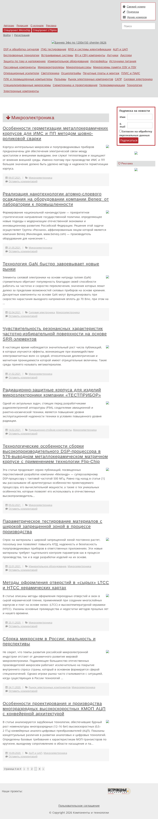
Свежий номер (136, 6)
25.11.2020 (14, 622)
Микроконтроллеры (51, 67)
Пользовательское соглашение (79, 805)
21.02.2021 (14, 373)
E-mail (122, 125)
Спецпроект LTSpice (45, 30)
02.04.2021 (14, 312)
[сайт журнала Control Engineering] (144, 791)
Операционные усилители (21, 73)
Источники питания (122, 61)
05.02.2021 (14, 505)
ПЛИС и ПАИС (130, 73)
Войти (7, 35)
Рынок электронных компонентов (90, 79)
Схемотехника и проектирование (75, 85)
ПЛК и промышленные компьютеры (27, 79)
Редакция (22, 25)
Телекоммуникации (112, 85)
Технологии (134, 85)
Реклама (51, 25)
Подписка (133, 11)
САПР (118, 79)
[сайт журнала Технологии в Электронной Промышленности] (60, 791)
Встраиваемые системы (57, 55)
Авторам (9, 25)
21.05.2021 (14, 247)
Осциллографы (71, 73)
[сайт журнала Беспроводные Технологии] (119, 791)
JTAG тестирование (53, 49)
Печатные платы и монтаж (101, 73)
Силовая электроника (138, 79)
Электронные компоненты (21, 91)
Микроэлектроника (40, 177)
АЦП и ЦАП (120, 49)
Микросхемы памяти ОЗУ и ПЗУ (114, 67)
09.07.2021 (14, 177)
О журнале (37, 25)
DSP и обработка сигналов (21, 49)
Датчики (112, 55)
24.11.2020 (14, 687)
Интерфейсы (99, 61)
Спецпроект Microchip (17, 30)
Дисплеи (126, 55)
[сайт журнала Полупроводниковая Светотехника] (89, 791)
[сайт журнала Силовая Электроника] (35, 791)
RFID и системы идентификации (89, 49)
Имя (122, 117)
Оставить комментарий (23, 181)
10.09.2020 (14, 753)
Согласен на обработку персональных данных (135, 133)
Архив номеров (137, 17)
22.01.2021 (14, 566)
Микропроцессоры (78, 67)
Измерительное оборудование (68, 61)
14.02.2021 (14, 430)
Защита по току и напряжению (24, 61)
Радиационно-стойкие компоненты (50, 430)
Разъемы (60, 79)
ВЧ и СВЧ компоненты (90, 55)
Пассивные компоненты (19, 67)
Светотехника (50, 73)
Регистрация (21, 35)
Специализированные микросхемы (27, 85)
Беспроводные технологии (21, 55)
